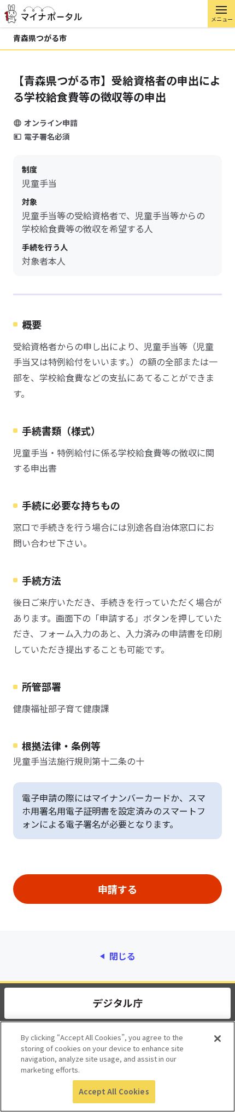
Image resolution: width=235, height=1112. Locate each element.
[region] (117, 1066)
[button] (221, 13)
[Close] (217, 1039)
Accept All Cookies (114, 1091)
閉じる (122, 955)
